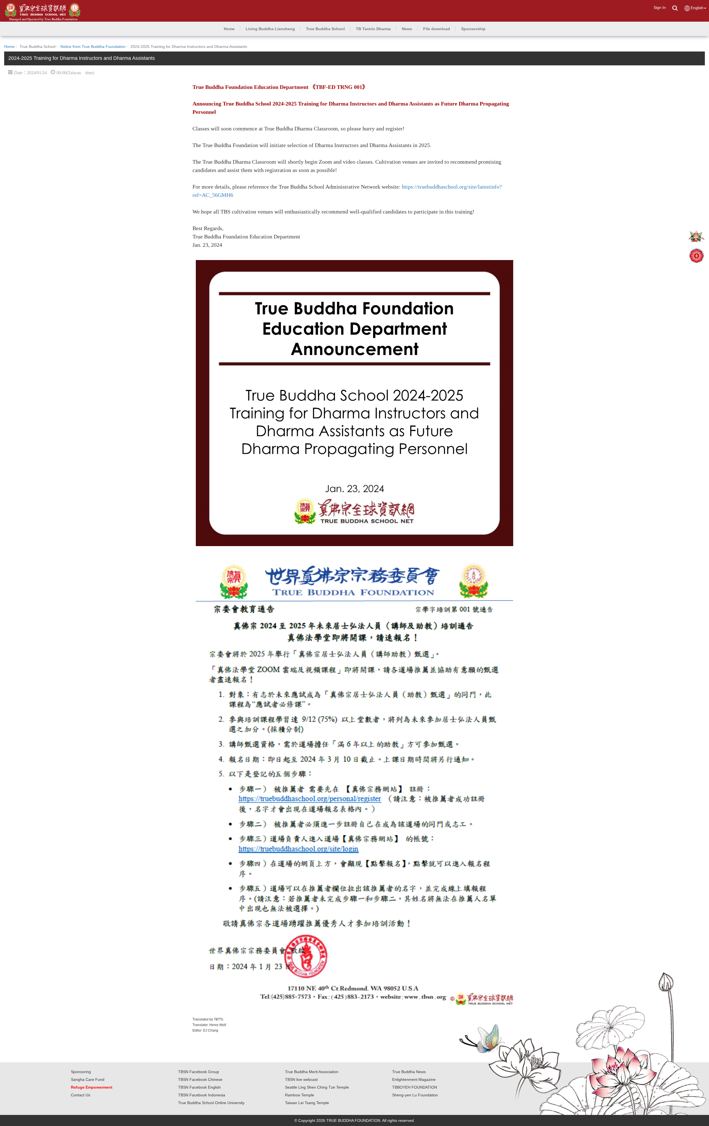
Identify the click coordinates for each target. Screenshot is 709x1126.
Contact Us (80, 1095)
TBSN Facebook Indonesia (201, 1095)
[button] (270, 29)
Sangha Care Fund (87, 1079)
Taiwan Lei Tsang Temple (307, 1103)
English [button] (697, 8)
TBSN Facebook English (199, 1087)
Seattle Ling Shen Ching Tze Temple (317, 1087)
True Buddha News (409, 1072)
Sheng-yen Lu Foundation (415, 1095)
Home (9, 46)
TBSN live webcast (301, 1079)
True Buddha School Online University (211, 1103)
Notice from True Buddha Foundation (92, 46)
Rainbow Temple (299, 1095)
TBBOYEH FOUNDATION (414, 1087)
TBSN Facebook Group (198, 1072)
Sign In (660, 7)
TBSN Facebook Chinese (200, 1079)
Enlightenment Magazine (414, 1079)
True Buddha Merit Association (311, 1072)
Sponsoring (81, 1072)
